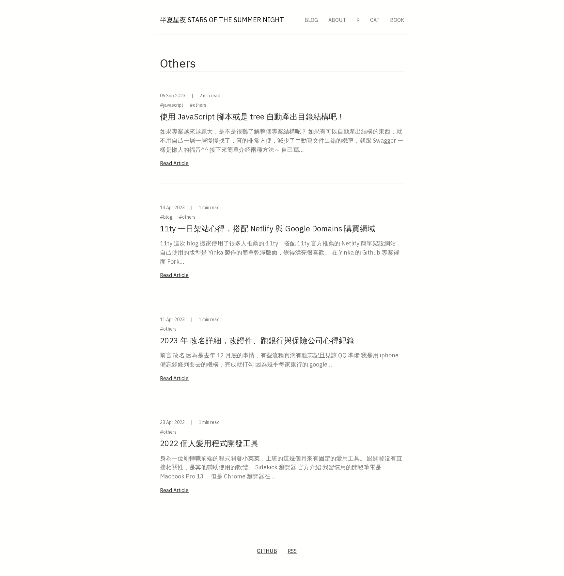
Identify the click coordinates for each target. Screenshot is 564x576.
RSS (292, 551)
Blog (311, 20)
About (337, 20)
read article (174, 163)
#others (198, 105)
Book (397, 20)
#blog (166, 217)
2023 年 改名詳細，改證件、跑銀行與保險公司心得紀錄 (257, 340)
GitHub (267, 551)
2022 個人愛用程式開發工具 (209, 443)
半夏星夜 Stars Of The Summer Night (222, 19)
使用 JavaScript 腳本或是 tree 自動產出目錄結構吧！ (252, 116)
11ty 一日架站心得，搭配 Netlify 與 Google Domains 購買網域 (267, 228)
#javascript (171, 105)
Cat (375, 20)
